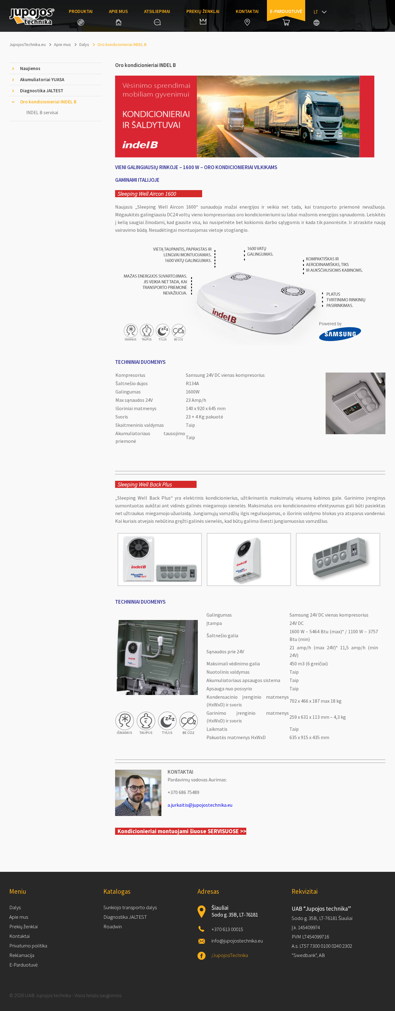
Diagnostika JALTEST (125, 916)
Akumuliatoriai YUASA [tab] (42, 79)
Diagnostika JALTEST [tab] (41, 91)
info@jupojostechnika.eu (237, 940)
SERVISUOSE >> (227, 831)
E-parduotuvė (286, 11)
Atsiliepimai (157, 11)
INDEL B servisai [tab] (42, 112)
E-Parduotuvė (23, 964)
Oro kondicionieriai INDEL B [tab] (48, 102)
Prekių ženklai (202, 11)
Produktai (81, 11)
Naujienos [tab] (30, 68)
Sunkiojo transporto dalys (130, 907)
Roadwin (112, 926)
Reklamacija (21, 955)
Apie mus (118, 11)
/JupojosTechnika (229, 955)
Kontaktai (247, 11)
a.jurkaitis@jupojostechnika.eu (200, 805)
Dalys (15, 907)
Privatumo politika (28, 945)
